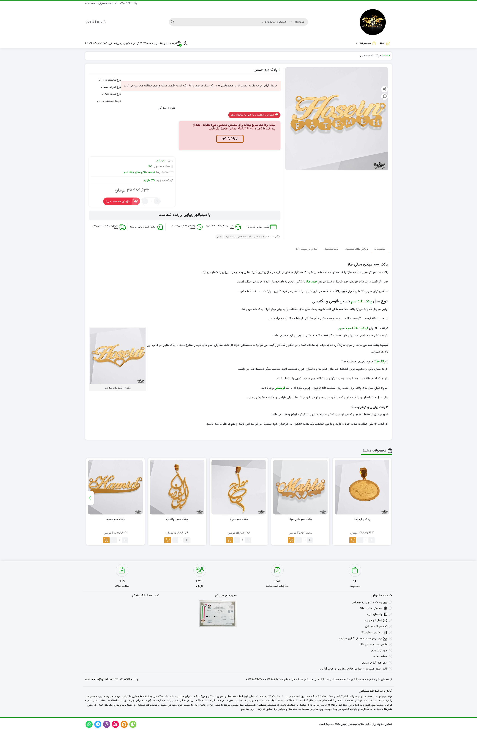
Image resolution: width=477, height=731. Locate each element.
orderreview (380, 657)
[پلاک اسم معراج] (238, 487)
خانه (382, 43)
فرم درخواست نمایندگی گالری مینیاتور (360, 639)
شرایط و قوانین (373, 620)
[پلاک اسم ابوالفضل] (177, 487)
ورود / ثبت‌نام (379, 651)
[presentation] (90, 498)
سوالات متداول (373, 626)
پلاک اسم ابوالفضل (177, 519)
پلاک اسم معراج (239, 519)
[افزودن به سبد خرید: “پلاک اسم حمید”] (106, 540)
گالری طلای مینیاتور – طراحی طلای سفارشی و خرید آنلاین (353, 669)
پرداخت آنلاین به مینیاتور (367, 602)
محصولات (365, 43)
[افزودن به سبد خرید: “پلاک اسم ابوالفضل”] (167, 540)
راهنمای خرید (374, 614)
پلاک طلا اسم (361, 301)
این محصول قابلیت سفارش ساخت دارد (245, 237)
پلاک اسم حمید (115, 519)
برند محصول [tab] (331, 249)
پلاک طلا (379, 361)
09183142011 (127, 3)
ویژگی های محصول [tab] (356, 249)
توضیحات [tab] (379, 249)
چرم (219, 237)
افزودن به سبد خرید (117, 201)
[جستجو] (172, 22)
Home (386, 55)
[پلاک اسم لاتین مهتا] (300, 487)
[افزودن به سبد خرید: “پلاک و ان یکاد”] (352, 540)
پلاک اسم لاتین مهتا (300, 519)
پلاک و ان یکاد (362, 519)
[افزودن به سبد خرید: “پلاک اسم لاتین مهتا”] (291, 540)
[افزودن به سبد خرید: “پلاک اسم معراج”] (229, 540)
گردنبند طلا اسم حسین (353, 328)
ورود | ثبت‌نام (94, 22)
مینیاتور (160, 160)
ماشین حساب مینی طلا (373, 644)
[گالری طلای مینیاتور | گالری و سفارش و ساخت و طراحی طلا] (373, 22)
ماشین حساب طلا (371, 632)
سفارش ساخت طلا (371, 608)
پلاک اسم (129, 172)
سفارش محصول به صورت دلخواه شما (253, 115)
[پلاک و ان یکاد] (362, 487)
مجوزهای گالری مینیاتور (373, 663)
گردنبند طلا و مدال (145, 172)
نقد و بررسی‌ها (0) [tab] (307, 249)
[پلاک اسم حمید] (115, 487)
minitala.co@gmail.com (99, 3)
